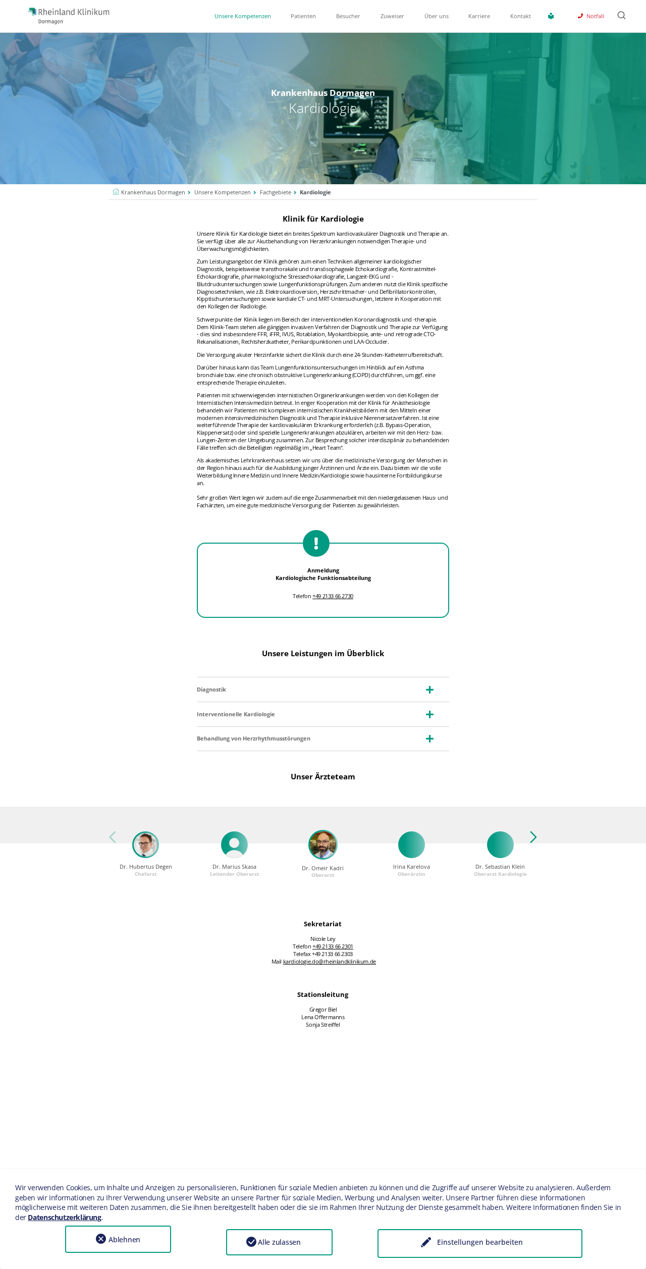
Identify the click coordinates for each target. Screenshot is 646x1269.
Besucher (348, 16)
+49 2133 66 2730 (332, 596)
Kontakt (520, 16)
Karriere (479, 16)
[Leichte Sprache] (553, 16)
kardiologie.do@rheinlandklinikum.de (329, 961)
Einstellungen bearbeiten (480, 1242)
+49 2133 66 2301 (332, 946)
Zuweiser (392, 16)
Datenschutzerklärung (64, 1217)
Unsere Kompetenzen (242, 16)
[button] (529, 842)
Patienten (303, 16)
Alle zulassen (279, 1242)
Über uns (436, 16)
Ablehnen (124, 1239)
